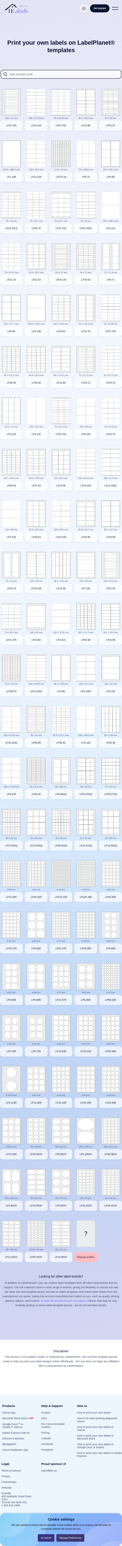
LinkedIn (46, 1438)
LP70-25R (11, 897)
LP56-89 (36, 743)
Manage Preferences (70, 1538)
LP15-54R (60, 1051)
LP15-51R (85, 1051)
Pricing (45, 1432)
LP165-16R (86, 897)
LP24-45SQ (86, 794)
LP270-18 (61, 177)
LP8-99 (11, 331)
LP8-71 (111, 280)
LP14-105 (86, 485)
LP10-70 (11, 588)
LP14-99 (85, 125)
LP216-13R (61, 897)
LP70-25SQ (11, 845)
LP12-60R (36, 1103)
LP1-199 (11, 177)
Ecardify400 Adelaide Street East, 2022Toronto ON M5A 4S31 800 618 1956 (16, 1499)
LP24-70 (110, 383)
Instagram (47, 1449)
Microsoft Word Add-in (15, 1418)
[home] (16, 8)
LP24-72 (85, 383)
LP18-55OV (36, 1154)
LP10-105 (61, 537)
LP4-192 (110, 691)
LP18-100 (36, 588)
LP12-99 (60, 383)
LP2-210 (110, 228)
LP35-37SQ (110, 794)
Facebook (47, 1444)
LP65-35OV (36, 1257)
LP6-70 (86, 177)
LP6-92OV (61, 1205)
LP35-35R (110, 897)
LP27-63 (36, 485)
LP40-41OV (110, 1205)
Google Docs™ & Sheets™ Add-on (12, 1426)
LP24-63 (60, 331)
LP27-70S (110, 331)
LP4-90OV (11, 1205)
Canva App (8, 1412)
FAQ (44, 1418)
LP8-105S (85, 691)
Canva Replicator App (15, 1449)
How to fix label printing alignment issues (97, 1420)
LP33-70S (61, 434)
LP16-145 (11, 125)
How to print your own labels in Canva (95, 1428)
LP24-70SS (86, 228)
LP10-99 (110, 537)
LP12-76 (85, 331)
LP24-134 (61, 280)
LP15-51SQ (86, 845)
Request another (86, 1257)
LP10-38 (60, 588)
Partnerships (9, 1482)
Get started (100, 8)
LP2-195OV (86, 1154)
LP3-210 (11, 537)
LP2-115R (11, 1103)
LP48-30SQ (61, 845)
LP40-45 (11, 485)
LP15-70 (110, 434)
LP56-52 (60, 743)
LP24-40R (110, 1103)
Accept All (46, 1538)
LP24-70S (61, 125)
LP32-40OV (86, 1205)
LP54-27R (60, 948)
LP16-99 (110, 640)
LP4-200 (36, 640)
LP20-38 (110, 743)
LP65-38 (85, 640)
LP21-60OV (11, 1257)
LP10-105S (11, 743)
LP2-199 (36, 331)
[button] (115, 8)
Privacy (5, 1476)
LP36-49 (36, 383)
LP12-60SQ (110, 845)
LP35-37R (11, 948)
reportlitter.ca (49, 1470)
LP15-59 (60, 485)
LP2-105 (36, 434)
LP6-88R (36, 1000)
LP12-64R (11, 1154)
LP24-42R (60, 1103)
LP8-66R (110, 948)
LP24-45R (85, 1103)
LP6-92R (36, 948)
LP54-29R (85, 948)
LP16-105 (36, 125)
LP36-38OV (110, 1154)
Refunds (6, 1487)
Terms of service (11, 1470)
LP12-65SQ (36, 845)
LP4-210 (60, 640)
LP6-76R (11, 1051)
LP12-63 (11, 434)
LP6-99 (111, 177)
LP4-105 (85, 743)
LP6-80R (86, 1000)
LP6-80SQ (61, 794)
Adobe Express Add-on (16, 1432)
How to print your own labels (94, 1412)
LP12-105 (36, 177)
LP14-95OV (61, 1257)
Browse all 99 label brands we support (63, 1300)
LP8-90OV (61, 1154)
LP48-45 (11, 383)
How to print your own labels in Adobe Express (99, 1454)
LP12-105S (111, 485)
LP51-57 (110, 125)
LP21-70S (11, 640)
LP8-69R (11, 1000)
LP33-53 (85, 280)
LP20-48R (110, 1051)
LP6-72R (36, 1051)
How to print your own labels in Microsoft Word (95, 1437)
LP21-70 (11, 280)
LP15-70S (61, 228)
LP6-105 (85, 434)
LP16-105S (36, 691)
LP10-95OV (36, 1205)
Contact (45, 1412)
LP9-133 (110, 588)
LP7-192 (85, 588)
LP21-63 (36, 280)
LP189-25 (11, 691)
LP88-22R (110, 1000)
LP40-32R (36, 897)
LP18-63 (36, 537)
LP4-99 (61, 691)
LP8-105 (11, 794)
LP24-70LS (11, 228)
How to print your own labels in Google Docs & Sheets (95, 1446)
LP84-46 (36, 794)
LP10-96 (85, 537)
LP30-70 (36, 228)
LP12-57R (60, 1000)
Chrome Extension (13, 1438)
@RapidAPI (9, 1444)
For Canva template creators (53, 1425)
